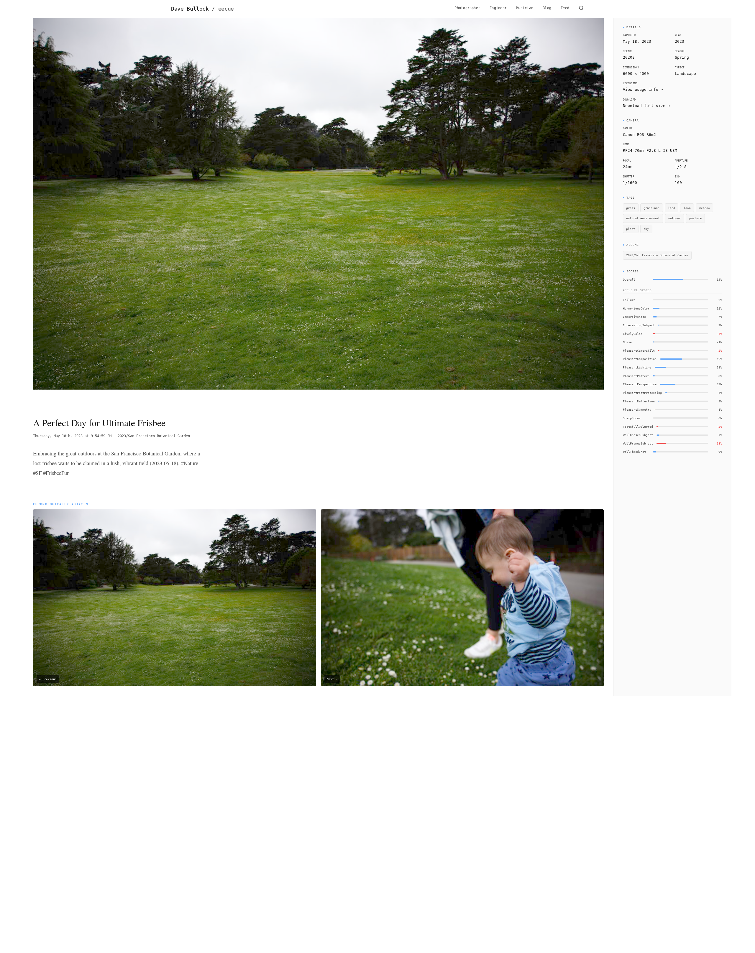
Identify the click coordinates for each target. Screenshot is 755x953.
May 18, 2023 (637, 41)
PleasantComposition (639, 359)
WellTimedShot (634, 451)
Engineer (498, 8)
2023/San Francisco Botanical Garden (154, 436)
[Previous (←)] (90, 212)
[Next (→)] (547, 212)
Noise (627, 342)
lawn (687, 208)
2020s (629, 57)
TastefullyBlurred (638, 426)
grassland (651, 208)
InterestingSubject (639, 325)
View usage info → (643, 89)
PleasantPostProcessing (642, 392)
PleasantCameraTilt (639, 350)
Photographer (467, 8)
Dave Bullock (202, 9)
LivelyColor (632, 333)
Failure (629, 300)
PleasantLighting (637, 367)
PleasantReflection (639, 401)
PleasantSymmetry (637, 409)
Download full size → (646, 105)
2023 (679, 41)
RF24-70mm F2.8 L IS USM (650, 150)
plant (630, 229)
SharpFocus (632, 418)
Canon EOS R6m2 (639, 134)
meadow (704, 208)
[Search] (581, 8)
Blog (547, 8)
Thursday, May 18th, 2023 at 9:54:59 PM (72, 436)
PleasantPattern (636, 376)
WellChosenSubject (638, 435)
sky (646, 229)
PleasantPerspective (639, 384)
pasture (695, 218)
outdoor (674, 218)
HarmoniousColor (636, 308)
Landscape (685, 73)
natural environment (643, 218)
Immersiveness (634, 316)
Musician (524, 8)
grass (630, 208)
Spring (682, 57)
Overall (629, 279)
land (671, 208)
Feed (565, 8)
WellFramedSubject (638, 443)
